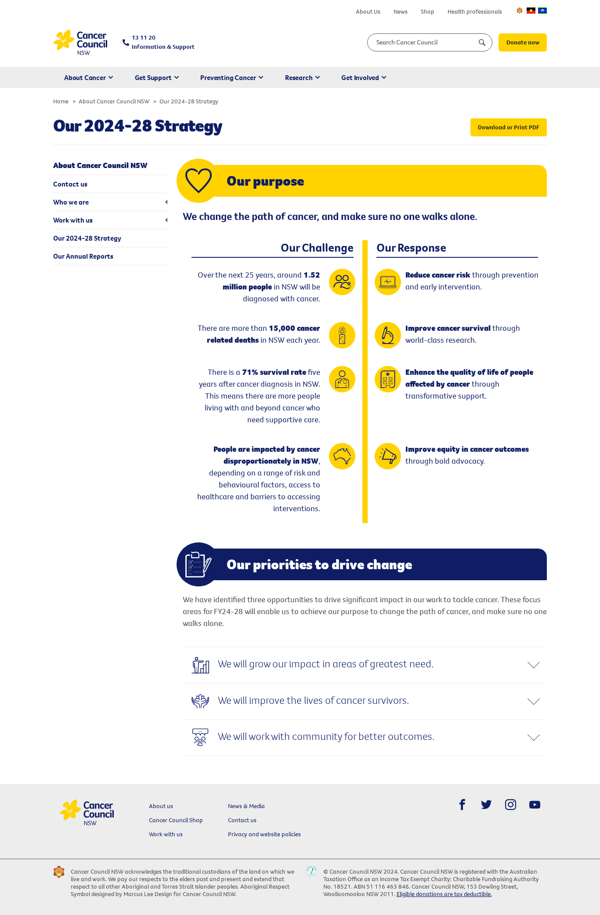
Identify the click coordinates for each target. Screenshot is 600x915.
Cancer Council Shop (176, 820)
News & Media (246, 806)
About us (161, 806)
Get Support (153, 77)
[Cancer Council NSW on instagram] (510, 804)
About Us (368, 11)
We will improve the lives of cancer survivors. (313, 699)
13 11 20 (163, 42)
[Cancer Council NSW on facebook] (462, 804)
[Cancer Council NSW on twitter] (486, 804)
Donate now (522, 42)
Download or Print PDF (508, 127)
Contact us (242, 820)
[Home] (80, 42)
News (401, 11)
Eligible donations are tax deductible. (444, 894)
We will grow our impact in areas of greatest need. (326, 663)
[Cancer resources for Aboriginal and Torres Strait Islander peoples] (531, 10)
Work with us (166, 834)
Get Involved (360, 77)
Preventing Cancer (228, 77)
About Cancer (85, 77)
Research (298, 77)
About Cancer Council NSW (114, 101)
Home (61, 101)
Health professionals (475, 11)
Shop (427, 11)
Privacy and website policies (264, 834)
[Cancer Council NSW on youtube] (534, 804)
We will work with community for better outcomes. (326, 736)
